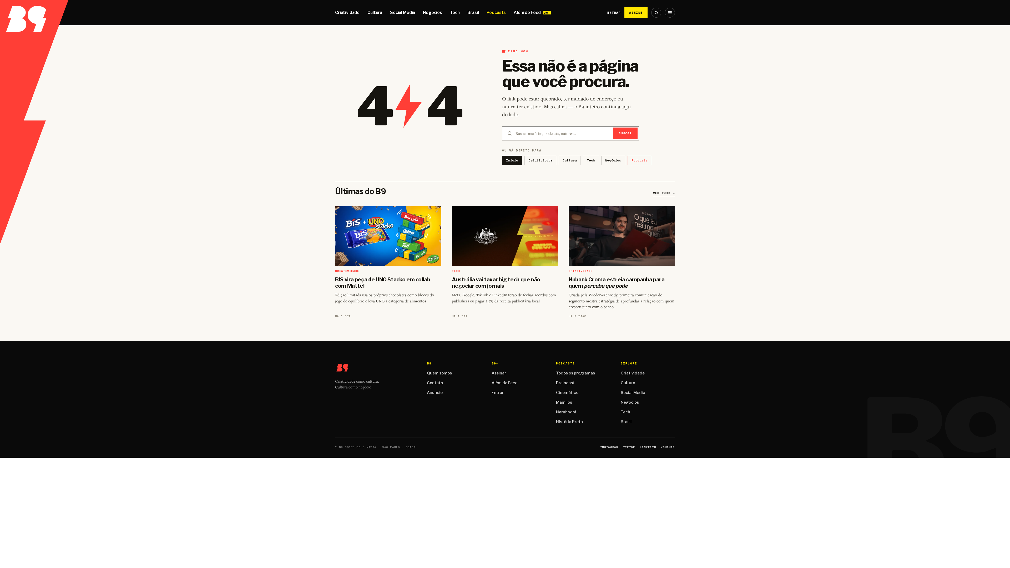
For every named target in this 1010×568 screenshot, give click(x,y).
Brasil (473, 12)
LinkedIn (648, 447)
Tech (454, 12)
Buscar (625, 133)
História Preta (569, 421)
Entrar (614, 13)
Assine (636, 12)
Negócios (432, 12)
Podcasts (496, 12)
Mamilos (564, 402)
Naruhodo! (566, 412)
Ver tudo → (664, 193)
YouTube (668, 447)
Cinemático (567, 392)
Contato (435, 383)
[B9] (34, 12)
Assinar (499, 373)
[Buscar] (656, 13)
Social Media (402, 12)
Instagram (609, 447)
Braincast (565, 383)
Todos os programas (575, 373)
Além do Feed (527, 12)
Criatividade (347, 12)
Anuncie (435, 392)
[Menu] (670, 13)
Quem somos (439, 373)
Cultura (374, 12)
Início (512, 160)
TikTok (629, 447)
